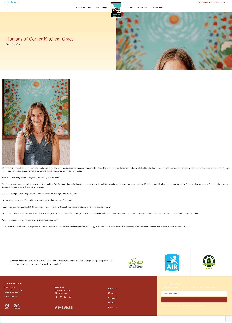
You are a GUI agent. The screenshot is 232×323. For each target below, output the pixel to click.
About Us (80, 7)
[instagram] (12, 2)
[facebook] (5, 2)
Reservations (156, 7)
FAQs (104, 7)
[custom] (18, 2)
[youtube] (15, 2)
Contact (129, 7)
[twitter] (8, 2)
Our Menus (93, 7)
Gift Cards (142, 7)
